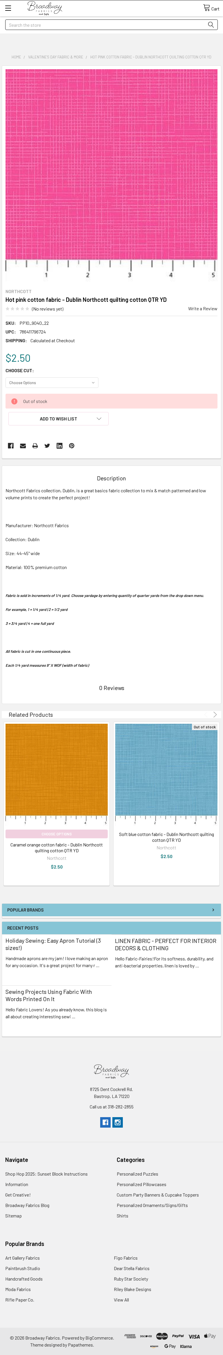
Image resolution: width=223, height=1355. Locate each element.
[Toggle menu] (8, 8)
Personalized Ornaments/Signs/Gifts (152, 1205)
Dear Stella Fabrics (132, 1268)
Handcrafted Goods (24, 1278)
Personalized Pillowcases (141, 1184)
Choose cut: (20, 370)
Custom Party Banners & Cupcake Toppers (158, 1194)
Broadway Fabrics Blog (27, 1205)
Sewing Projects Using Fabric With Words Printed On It (49, 995)
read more (16, 975)
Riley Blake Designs (132, 1289)
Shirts (122, 1215)
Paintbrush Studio (22, 1268)
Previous (207, 714)
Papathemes (80, 1344)
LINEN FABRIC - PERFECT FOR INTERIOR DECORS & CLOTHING (165, 944)
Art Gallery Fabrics (22, 1257)
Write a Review (202, 308)
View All (121, 1299)
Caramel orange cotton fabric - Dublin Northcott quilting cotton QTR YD (56, 847)
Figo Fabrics (126, 1257)
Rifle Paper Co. (19, 1299)
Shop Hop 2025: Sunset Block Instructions (46, 1173)
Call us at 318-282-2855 (112, 1106)
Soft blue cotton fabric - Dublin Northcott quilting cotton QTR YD (166, 837)
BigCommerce (99, 1337)
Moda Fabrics (18, 1289)
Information (16, 1184)
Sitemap (13, 1215)
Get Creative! (18, 1194)
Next (214, 714)
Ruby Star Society (131, 1278)
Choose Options (57, 834)
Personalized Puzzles (137, 1173)
